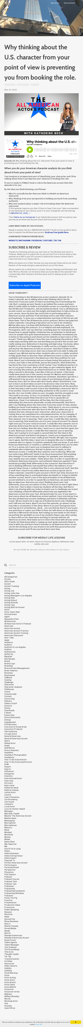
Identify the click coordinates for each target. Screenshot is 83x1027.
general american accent (16, 738)
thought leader (11, 954)
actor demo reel (12, 612)
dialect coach (10, 703)
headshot (8, 752)
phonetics (9, 872)
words (7, 999)
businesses (9, 675)
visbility (7, 968)
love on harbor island (14, 809)
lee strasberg (11, 799)
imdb (6, 764)
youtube (8, 1006)
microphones (10, 825)
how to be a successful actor (18, 762)
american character (13, 635)
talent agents (10, 942)
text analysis (35, 84)
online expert (10, 858)
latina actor (10, 792)
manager (8, 811)
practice (8, 900)
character (9, 685)
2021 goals (9, 581)
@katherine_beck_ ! (20, 213)
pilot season (10, 874)
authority (8, 654)
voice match (10, 987)
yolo (6, 1003)
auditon (7, 649)
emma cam (9, 715)
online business (11, 853)
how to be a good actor (15, 760)
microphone (10, 823)
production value (12, 905)
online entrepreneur (13, 856)
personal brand (11, 867)
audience (8, 642)
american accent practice (16, 631)
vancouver (9, 964)
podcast (8, 877)
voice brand (9, 982)
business (8, 673)
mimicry (8, 828)
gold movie (9, 748)
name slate (9, 842)
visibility (8, 971)
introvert (8, 783)
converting (9, 699)
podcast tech (10, 881)
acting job (9, 591)
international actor (13, 778)
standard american (13, 935)
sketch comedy (11, 926)
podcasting (9, 889)
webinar (8, 994)
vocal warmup (11, 973)
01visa (7, 579)
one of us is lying (12, 849)
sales (6, 917)
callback (8, 677)
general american (12, 736)
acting (7, 588)
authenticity (9, 652)
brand (7, 661)
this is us (9, 952)
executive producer (13, 729)
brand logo (9, 663)
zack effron (9, 1008)
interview (8, 781)
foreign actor (10, 734)
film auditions (10, 731)
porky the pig (10, 898)
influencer (9, 771)
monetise (8, 835)
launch (7, 795)
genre (7, 741)
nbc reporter (10, 844)
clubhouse (9, 689)
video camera (10, 966)
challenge (8, 682)
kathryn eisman (11, 790)
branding (8, 666)
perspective (9, 870)
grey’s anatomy (11, 750)
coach (7, 692)
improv (7, 769)
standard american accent (16, 938)
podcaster (9, 886)
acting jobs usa (11, 593)
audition (8, 645)
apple (6, 640)
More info (39, 1024)
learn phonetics (11, 797)
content (8, 696)
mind (6, 830)
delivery (8, 701)
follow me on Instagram (24, 217)
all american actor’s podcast (17, 624)
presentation (10, 903)
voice (6, 975)
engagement (10, 722)
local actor (9, 806)
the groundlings (11, 949)
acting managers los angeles (18, 596)
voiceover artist (12, 992)
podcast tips (10, 884)
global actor (10, 743)
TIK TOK (57, 240)
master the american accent (17, 816)
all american (10, 621)
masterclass (10, 818)
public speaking (11, 910)
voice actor (9, 980)
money (7, 837)
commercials (10, 694)
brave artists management (17, 668)
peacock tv (9, 860)
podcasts (8, 896)
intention (8, 776)
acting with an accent (14, 607)
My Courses (55, 3)
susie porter (10, 940)
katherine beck (11, 788)
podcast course (11, 879)
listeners (8, 804)
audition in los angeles (15, 647)
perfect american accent (15, 863)
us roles (8, 961)
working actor (11, 1001)
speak (7, 931)
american (8, 626)
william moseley (11, 996)
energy (7, 720)
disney (7, 708)
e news (7, 713)
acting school (10, 600)
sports (7, 933)
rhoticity (8, 914)
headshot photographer (15, 755)
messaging (9, 821)
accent (7, 584)
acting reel (9, 598)
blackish (8, 656)
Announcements (69, 3)
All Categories (10, 577)
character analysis (23, 84)
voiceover (9, 989)
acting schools (11, 602)
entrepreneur (10, 724)
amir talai (9, 638)
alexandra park (11, 619)
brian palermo (11, 671)
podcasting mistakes (14, 893)
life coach (9, 802)
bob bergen (9, 659)
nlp (5, 846)
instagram (9, 774)
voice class (9, 985)
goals (7, 746)
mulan (7, 839)
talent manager (11, 945)
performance (10, 865)
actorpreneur (10, 614)
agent (7, 617)
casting (7, 680)
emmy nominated (12, 717)
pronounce (9, 907)
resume (8, 912)
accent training (11, 586)
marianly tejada (11, 814)
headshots (9, 757)
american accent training (16, 633)
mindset (8, 832)
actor (7, 610)
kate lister (9, 785)
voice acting (10, 978)
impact (7, 767)
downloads (9, 710)
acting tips (9, 605)
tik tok (7, 956)
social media (10, 928)
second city (9, 919)
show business (11, 921)
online (7, 851)
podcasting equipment (14, 891)
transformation (11, 959)
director (8, 706)
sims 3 (7, 924)
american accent (10, 84)
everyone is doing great (15, 727)
